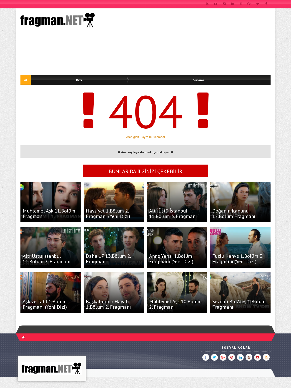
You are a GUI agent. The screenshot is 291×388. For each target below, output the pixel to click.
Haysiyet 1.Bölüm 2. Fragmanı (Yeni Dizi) (108, 213)
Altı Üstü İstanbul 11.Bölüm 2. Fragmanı (46, 259)
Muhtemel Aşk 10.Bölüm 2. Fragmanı (175, 304)
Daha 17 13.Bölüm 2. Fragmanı (108, 259)
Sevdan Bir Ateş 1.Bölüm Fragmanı (239, 304)
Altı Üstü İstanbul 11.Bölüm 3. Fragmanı (173, 213)
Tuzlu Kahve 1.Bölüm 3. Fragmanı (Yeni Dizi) (237, 259)
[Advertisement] (188, 42)
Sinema (199, 80)
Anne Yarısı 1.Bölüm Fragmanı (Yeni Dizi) (171, 259)
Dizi (79, 80)
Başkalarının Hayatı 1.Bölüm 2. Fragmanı (108, 304)
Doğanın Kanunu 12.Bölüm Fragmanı (233, 213)
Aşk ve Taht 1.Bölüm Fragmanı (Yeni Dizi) (45, 304)
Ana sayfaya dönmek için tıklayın (145, 152)
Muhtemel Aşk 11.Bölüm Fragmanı (49, 213)
